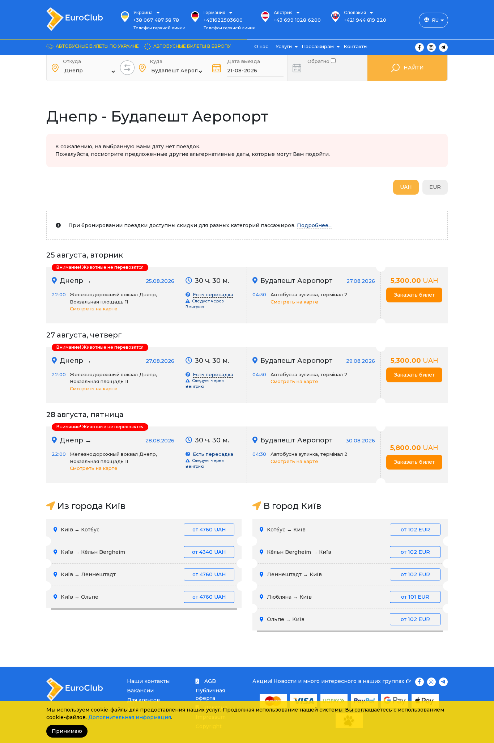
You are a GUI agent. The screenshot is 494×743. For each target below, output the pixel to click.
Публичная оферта (210, 694)
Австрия (283, 12)
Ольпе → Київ (347, 619)
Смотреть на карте (94, 308)
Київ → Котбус (142, 529)
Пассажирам (318, 46)
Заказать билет (414, 295)
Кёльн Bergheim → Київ (347, 552)
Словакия (355, 12)
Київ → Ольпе (142, 597)
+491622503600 (223, 20)
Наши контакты (148, 681)
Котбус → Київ (347, 529)
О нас (261, 46)
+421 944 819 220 (365, 20)
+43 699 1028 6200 (297, 20)
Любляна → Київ (347, 597)
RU (435, 20)
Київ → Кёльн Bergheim (142, 552)
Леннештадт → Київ (347, 574)
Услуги (284, 46)
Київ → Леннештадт (142, 574)
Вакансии (140, 690)
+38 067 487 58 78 (156, 20)
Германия (214, 12)
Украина (143, 12)
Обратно (319, 60)
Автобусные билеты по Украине (97, 46)
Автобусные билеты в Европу (192, 46)
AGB (209, 681)
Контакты (355, 46)
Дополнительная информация (129, 717)
